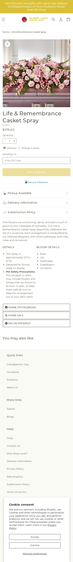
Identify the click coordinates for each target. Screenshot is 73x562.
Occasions (13, 372)
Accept (35, 536)
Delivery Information (19, 461)
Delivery (12, 148)
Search (11, 408)
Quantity (8, 135)
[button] (53, 19)
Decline (34, 545)
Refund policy (15, 476)
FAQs (10, 438)
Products (12, 379)
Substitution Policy (18, 484)
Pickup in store (30, 148)
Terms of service (16, 492)
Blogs (10, 416)
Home (6, 32)
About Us (12, 387)
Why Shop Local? (17, 453)
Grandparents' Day (18, 364)
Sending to (14, 154)
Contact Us (13, 445)
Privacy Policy (15, 468)
